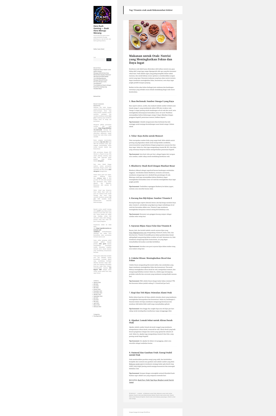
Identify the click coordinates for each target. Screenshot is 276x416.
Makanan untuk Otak (150, 393)
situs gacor (102, 243)
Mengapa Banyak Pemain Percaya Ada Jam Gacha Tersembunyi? (100, 81)
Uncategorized (97, 316)
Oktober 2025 (97, 294)
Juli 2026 (96, 284)
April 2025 (96, 303)
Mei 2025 (96, 301)
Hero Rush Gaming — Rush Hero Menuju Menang (101, 29)
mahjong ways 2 (102, 178)
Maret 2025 (97, 305)
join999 (99, 211)
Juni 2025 (96, 300)
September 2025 (98, 296)
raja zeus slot (104, 142)
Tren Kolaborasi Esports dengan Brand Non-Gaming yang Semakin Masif (102, 86)
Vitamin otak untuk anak (162, 395)
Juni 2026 (96, 286)
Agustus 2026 (97, 282)
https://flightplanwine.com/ (138, 233)
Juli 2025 (96, 298)
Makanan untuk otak (136, 364)
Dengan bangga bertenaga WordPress (139, 412)
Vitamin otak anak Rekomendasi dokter (144, 395)
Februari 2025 (97, 306)
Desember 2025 (98, 291)
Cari (95, 57)
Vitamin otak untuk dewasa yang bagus (156, 397)
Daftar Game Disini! (99, 49)
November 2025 (98, 293)
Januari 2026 (97, 289)
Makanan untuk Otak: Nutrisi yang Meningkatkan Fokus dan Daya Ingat (150, 59)
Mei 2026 (96, 287)
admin (140, 393)
